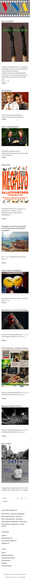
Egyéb (3, 535)
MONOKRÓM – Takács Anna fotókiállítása (13, 514)
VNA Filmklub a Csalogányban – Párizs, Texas (14, 521)
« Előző (4, 498)
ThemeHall (22, 577)
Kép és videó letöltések (8, 540)
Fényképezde (7, 90)
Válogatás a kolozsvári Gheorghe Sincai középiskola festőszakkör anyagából (14, 228)
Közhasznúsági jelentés (8, 558)
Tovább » (4, 83)
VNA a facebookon (7, 565)
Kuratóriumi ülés (6, 560)
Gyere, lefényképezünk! (10, 126)
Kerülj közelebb (7, 21)
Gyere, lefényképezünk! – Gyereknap (12, 516)
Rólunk (3, 552)
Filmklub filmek (6, 538)
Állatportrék (6, 165)
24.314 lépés (6, 443)
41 (26, 498)
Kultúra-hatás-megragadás (11, 270)
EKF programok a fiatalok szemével (15, 348)
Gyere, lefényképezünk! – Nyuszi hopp (12, 519)
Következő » (6, 501)
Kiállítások (4, 543)
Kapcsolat (4, 563)
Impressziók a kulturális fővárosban (15, 310)
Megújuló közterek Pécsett (11, 406)
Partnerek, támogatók (7, 555)
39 (17, 498)
